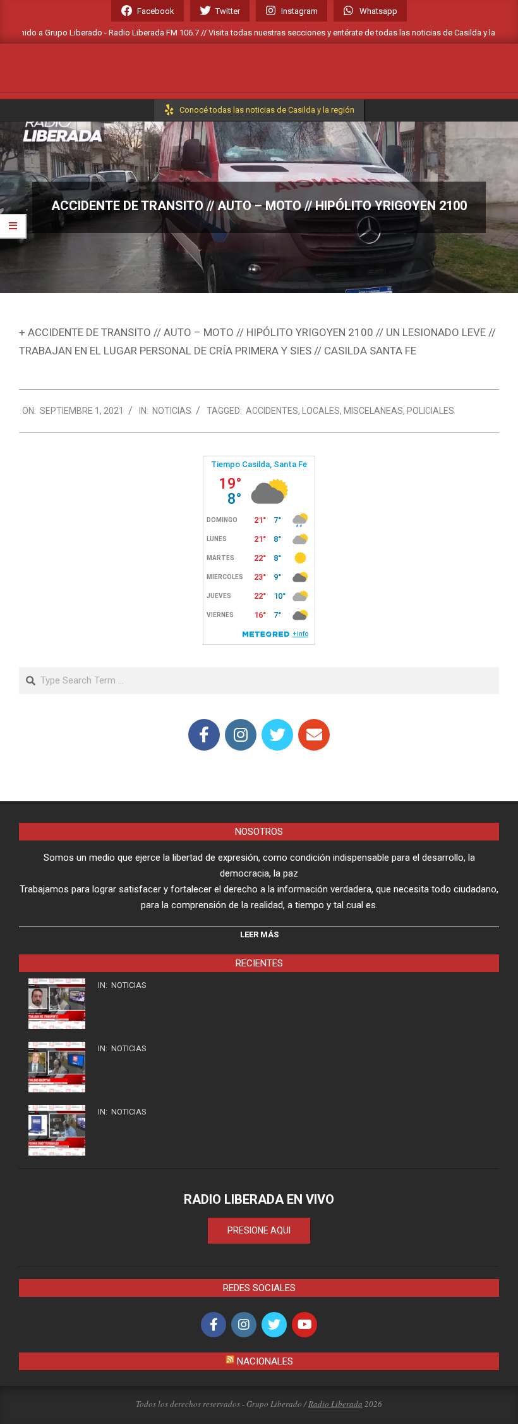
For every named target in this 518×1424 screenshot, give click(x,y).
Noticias (171, 411)
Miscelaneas (373, 411)
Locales (321, 411)
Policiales (430, 411)
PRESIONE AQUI (259, 1230)
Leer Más (259, 934)
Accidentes (272, 411)
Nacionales (265, 1361)
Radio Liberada (335, 1403)
